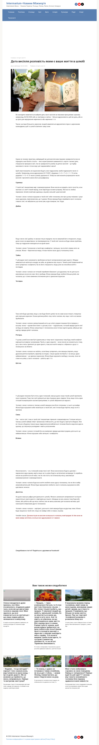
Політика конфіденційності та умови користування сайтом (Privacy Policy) (30, 739)
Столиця (31, 12)
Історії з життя (40, 66)
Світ (39, 12)
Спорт (81, 12)
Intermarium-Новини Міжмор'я (26, 3)
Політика (21, 12)
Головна (11, 12)
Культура (64, 12)
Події (73, 12)
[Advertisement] (49, 37)
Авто (47, 12)
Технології (12, 18)
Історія (54, 12)
